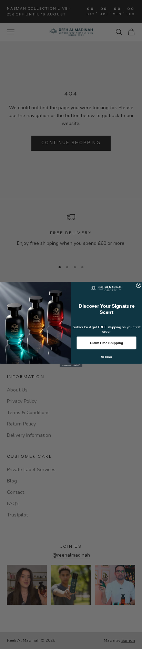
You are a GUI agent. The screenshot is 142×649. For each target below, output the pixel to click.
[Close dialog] (138, 285)
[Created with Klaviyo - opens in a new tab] (71, 365)
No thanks (106, 357)
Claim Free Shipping (106, 343)
